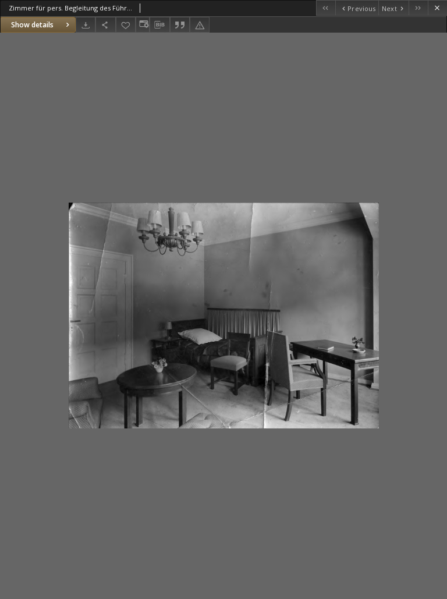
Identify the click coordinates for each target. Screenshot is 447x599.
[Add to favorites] (126, 25)
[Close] (437, 8)
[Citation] (180, 25)
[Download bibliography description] (159, 25)
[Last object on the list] (418, 8)
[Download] (85, 25)
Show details (32, 25)
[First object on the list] (325, 8)
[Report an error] (200, 25)
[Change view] (143, 25)
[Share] (105, 25)
